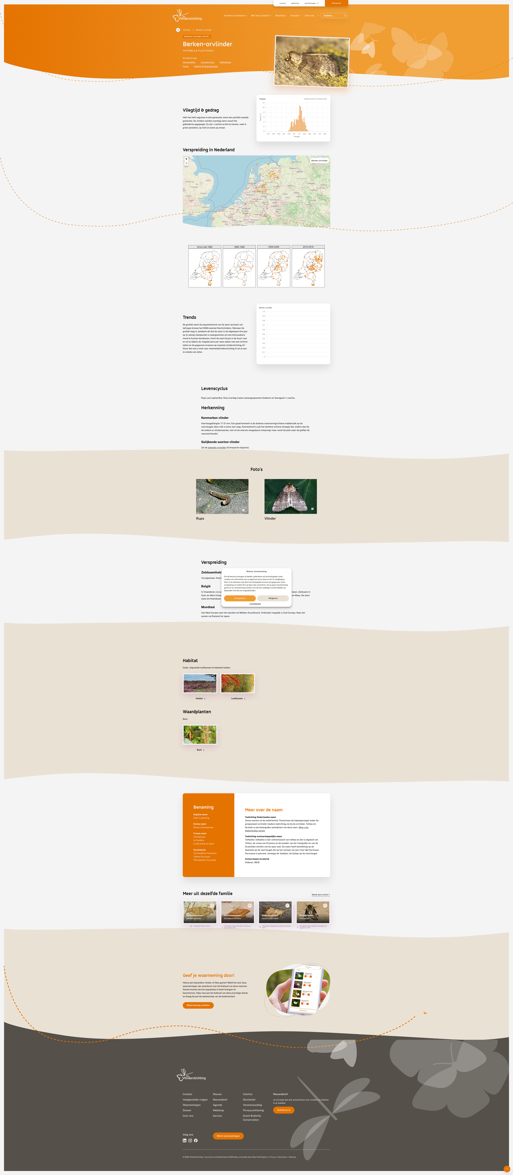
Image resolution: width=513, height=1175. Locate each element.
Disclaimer (282, 1157)
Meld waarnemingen (228, 1136)
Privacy (273, 1157)
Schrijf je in (283, 1110)
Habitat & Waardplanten (206, 66)
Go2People (233, 1157)
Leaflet (313, 156)
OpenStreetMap (320, 156)
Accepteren (240, 598)
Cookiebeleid (255, 604)
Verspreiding (189, 62)
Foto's (186, 66)
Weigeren (273, 598)
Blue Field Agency (260, 1157)
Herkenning (225, 62)
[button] (186, 159)
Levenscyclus (207, 62)
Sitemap (292, 1157)
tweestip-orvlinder (217, 447)
